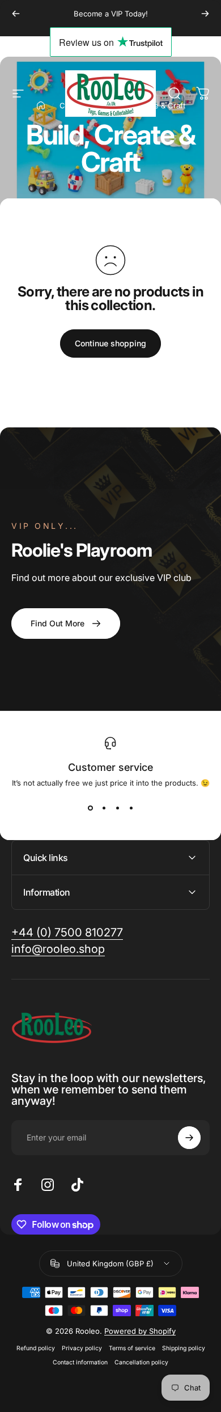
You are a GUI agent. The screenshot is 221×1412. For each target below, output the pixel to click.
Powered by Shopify (140, 1330)
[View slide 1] (90, 808)
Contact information (80, 1362)
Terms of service (132, 1348)
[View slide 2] (103, 808)
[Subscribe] (189, 1137)
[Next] (205, 13)
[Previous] (15, 13)
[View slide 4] (131, 808)
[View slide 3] (117, 808)
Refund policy (35, 1348)
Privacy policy (82, 1348)
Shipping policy (183, 1348)
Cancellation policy (141, 1362)
